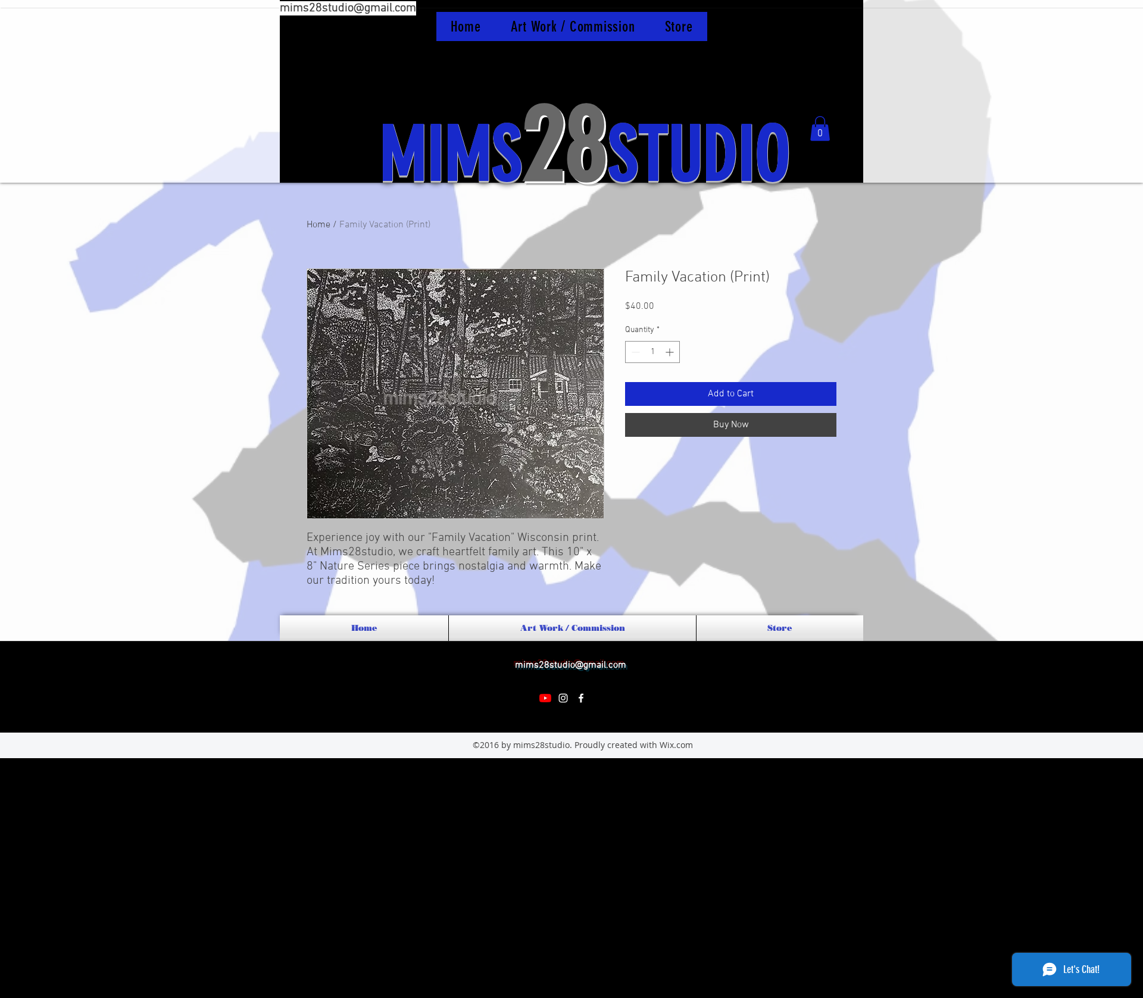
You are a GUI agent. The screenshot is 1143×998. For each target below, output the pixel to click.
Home (318, 225)
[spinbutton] (652, 352)
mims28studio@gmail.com (348, 8)
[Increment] (670, 352)
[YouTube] (545, 698)
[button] (820, 128)
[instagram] (563, 698)
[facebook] (581, 698)
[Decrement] (634, 352)
